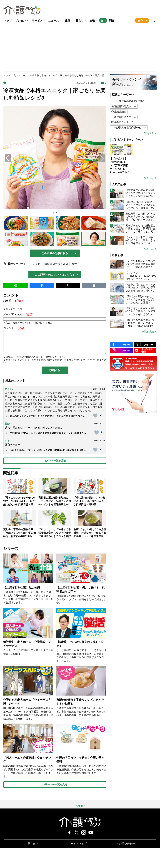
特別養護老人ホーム (122, 122)
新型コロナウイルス (56, 263)
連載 (92, 20)
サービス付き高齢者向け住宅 (127, 101)
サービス (37, 20)
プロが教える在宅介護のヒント (128, 127)
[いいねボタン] (95, 415)
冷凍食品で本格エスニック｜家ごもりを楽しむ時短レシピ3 (61, 75)
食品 (74, 263)
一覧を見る (148, 133)
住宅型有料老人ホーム (123, 106)
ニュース (53, 20)
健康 (67, 20)
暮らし (80, 20)
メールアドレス (19, 314)
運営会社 (33, 843)
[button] (102, 158)
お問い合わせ (127, 843)
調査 (111, 20)
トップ (8, 20)
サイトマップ (79, 843)
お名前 (13, 300)
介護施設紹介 (118, 111)
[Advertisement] (80, 47)
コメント (15, 328)
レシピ (22, 75)
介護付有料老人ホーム (123, 117)
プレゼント (21, 20)
